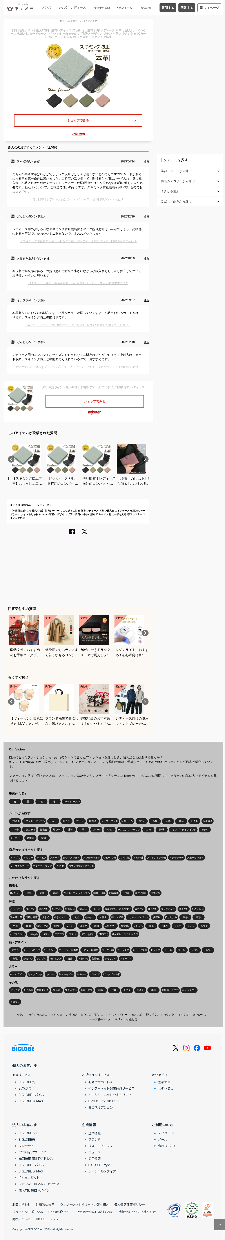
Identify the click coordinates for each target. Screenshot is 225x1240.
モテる (190, 926)
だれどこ (42, 1014)
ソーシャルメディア (102, 1171)
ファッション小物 (156, 857)
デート (79, 821)
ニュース (94, 1152)
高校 (154, 821)
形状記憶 (155, 893)
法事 (43, 838)
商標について (21, 1219)
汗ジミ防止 (141, 893)
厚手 (185, 917)
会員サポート (167, 1146)
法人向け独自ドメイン (34, 1190)
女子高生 (28, 990)
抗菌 (127, 893)
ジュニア (15, 990)
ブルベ (177, 926)
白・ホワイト (17, 974)
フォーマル (126, 958)
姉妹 (114, 990)
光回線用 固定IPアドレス (36, 1158)
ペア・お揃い (88, 934)
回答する (187, 7)
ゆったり (90, 917)
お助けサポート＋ (100, 1082)
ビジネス (15, 821)
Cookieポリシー (59, 1212)
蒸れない (44, 909)
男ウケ (204, 926)
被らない (153, 909)
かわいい (28, 958)
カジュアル (56, 958)
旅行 (141, 821)
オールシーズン (71, 801)
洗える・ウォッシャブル (77, 893)
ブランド (94, 1139)
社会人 (140, 990)
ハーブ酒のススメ (100, 1019)
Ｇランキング (25, 1014)
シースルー (50, 950)
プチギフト (71, 990)
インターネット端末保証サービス (111, 1088)
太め (76, 917)
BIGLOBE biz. (28, 1133)
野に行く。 (152, 1014)
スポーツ (96, 829)
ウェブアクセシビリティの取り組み (84, 1204)
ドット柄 (155, 950)
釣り (204, 829)
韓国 (96, 926)
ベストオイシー (118, 1014)
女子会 (194, 821)
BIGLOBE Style (99, 1165)
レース (168, 950)
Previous (11, 459)
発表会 (43, 829)
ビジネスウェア (71, 857)
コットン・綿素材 (68, 950)
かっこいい (111, 958)
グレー (50, 974)
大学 (168, 821)
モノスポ (136, 1014)
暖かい (83, 909)
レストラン (127, 821)
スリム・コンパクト (138, 917)
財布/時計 (138, 857)
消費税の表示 (45, 1204)
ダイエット (16, 838)
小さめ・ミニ (61, 917)
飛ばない (57, 909)
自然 (70, 958)
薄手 (198, 917)
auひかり (25, 1088)
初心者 (56, 990)
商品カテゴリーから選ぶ (178, 181)
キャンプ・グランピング (183, 829)
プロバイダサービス (32, 1152)
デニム (15, 950)
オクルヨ (56, 1014)
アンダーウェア (91, 857)
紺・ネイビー (66, 974)
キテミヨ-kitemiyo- (21, 505)
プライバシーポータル (27, 1212)
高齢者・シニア (170, 990)
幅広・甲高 (42, 926)
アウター (28, 857)
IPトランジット (29, 1177)
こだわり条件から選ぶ (176, 201)
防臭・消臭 (99, 893)
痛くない (184, 909)
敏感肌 (125, 926)
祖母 (100, 990)
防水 (42, 893)
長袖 (28, 926)
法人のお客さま (24, 1124)
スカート (55, 857)
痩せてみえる (168, 909)
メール (162, 1139)
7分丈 (70, 926)
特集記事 (146, 7)
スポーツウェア (195, 857)
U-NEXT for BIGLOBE (104, 1101)
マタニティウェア (42, 866)
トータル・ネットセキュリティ (109, 1094)
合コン (66, 821)
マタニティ (29, 829)
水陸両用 (114, 893)
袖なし (56, 926)
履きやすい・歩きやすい (118, 909)
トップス (15, 857)
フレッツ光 (26, 1146)
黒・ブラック (35, 974)
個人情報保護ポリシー (129, 1204)
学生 (153, 990)
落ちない (139, 909)
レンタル (138, 926)
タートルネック (31, 950)
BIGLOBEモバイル (31, 1094)
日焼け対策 (31, 917)
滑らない (30, 909)
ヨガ (148, 829)
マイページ (211, 7)
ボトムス (41, 857)
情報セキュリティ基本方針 (137, 1212)
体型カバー (111, 926)
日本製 (83, 926)
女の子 (127, 990)
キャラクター (189, 990)
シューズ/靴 (109, 857)
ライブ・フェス (109, 821)
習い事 (56, 829)
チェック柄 (123, 950)
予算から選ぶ (170, 191)
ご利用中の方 (162, 1124)
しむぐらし (166, 1088)
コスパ (72, 934)
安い (46, 934)
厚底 (151, 926)
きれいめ (83, 958)
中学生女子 (42, 990)
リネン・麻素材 (90, 950)
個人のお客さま (24, 1065)
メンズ (46, 7)
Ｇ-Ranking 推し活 (126, 1019)
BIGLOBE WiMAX (31, 1101)
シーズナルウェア (19, 866)
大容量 (103, 917)
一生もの (33, 934)
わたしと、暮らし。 (93, 1014)
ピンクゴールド (111, 974)
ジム (109, 829)
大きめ (45, 917)
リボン (194, 950)
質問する (168, 7)
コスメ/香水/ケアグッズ (81, 866)
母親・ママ (86, 990)
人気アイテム (124, 7)
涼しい (96, 909)
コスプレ (15, 1002)
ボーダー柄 (108, 950)
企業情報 (89, 1124)
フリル (181, 950)
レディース (78, 7)
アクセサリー (176, 857)
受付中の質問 (102, 7)
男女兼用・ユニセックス (125, 934)
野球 (161, 829)
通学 (70, 829)
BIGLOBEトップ (47, 1219)
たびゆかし (199, 1014)
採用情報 (94, 1158)
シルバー (82, 974)
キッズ (62, 7)
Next (145, 459)
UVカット (15, 893)
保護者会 (207, 821)
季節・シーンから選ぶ (176, 171)
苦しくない (16, 909)
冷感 (29, 893)
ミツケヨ (183, 1014)
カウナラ (168, 1014)
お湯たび (71, 1014)
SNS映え (103, 934)
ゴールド (95, 974)
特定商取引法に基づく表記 (94, 1212)
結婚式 (30, 838)
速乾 (55, 893)
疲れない (70, 909)
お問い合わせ (21, 1204)
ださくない (198, 909)
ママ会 (15, 829)
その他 (60, 866)
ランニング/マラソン (129, 829)
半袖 (15, 926)
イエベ (164, 926)
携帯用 (156, 917)
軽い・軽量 (117, 917)
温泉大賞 (164, 1082)
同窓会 (92, 821)
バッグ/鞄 (124, 857)
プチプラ (59, 934)
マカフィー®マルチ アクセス (39, 1184)
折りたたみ (171, 917)
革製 (208, 950)
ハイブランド (17, 934)
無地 (15, 958)
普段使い (96, 958)
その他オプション (100, 1107)
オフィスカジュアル (34, 821)
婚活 (181, 821)
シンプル (41, 958)
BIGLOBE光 (27, 1082)
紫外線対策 (16, 917)
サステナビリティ (100, 1146)
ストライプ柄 (139, 950)
